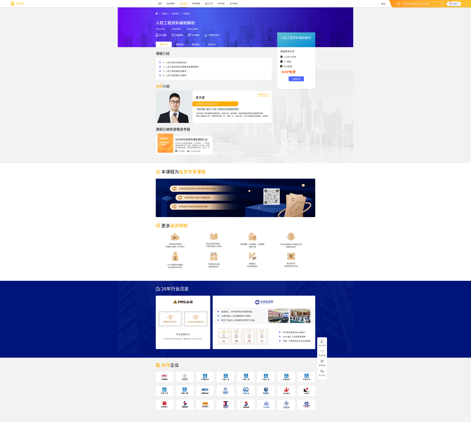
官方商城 (233, 3)
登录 (383, 3)
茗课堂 (164, 13)
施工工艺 (209, 3)
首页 (160, 3)
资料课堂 (183, 3)
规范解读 (186, 13)
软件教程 (196, 3)
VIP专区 (221, 3)
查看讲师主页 (263, 94)
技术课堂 (171, 3)
